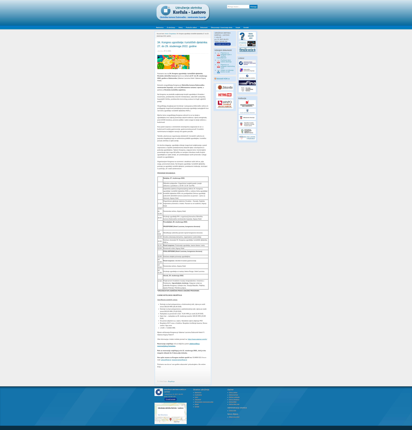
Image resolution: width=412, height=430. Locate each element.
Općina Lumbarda (234, 397)
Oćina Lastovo (233, 392)
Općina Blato (233, 402)
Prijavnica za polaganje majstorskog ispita (228, 66)
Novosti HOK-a (223, 79)
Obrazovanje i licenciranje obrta (220, 27)
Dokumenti (204, 27)
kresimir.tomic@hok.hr (179, 360)
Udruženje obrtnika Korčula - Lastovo (175, 6)
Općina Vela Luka (234, 404)
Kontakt (246, 27)
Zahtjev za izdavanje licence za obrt (227, 71)
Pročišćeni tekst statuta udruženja (226, 61)
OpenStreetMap (158, 423)
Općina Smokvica (234, 399)
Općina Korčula (233, 395)
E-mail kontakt (170, 399)
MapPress (157, 421)
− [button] (184, 418)
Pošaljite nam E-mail (222, 44)
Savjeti (237, 27)
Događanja (171, 381)
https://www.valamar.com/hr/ (197, 339)
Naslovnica (159, 27)
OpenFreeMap (163, 421)
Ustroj (181, 27)
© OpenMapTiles (170, 421)
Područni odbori (190, 27)
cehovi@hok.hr (166, 360)
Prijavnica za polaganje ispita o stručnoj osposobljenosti (224, 55)
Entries (232, 410)
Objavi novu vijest (234, 417)
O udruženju (171, 27)
